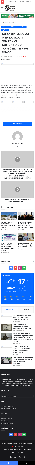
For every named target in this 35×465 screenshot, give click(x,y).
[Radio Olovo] (10, 8)
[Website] (17, 147)
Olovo (10, 22)
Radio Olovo (7, 56)
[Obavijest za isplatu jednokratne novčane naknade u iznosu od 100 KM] (6, 327)
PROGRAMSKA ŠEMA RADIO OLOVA (20, 449)
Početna (5, 22)
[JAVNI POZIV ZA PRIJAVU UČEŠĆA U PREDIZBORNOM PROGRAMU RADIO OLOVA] (9, 237)
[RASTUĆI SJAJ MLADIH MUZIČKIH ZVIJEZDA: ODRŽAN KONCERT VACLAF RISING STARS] (26, 216)
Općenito (5, 30)
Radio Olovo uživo (17, 452)
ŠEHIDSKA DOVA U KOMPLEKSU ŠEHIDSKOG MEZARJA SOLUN (8, 224)
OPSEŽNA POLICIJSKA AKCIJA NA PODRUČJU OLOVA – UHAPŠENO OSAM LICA (22, 318)
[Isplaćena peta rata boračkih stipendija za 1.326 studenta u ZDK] (26, 237)
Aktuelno (15, 22)
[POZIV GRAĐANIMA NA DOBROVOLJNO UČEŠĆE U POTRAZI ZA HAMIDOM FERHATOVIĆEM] (6, 349)
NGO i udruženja (15, 27)
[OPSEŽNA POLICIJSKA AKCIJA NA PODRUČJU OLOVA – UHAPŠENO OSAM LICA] (6, 318)
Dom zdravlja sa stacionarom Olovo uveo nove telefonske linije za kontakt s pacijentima (23, 361)
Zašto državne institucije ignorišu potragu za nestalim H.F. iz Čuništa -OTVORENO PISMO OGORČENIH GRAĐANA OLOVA (23, 338)
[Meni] (2, 9)
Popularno (9, 310)
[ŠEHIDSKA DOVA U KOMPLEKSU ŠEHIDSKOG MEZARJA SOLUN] (9, 216)
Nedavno (26, 310)
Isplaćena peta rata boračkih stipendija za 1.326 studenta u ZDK (26, 245)
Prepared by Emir (19, 446)
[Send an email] (11, 56)
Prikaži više (17, 123)
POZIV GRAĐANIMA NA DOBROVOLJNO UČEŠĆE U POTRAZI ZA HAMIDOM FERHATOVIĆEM (21, 350)
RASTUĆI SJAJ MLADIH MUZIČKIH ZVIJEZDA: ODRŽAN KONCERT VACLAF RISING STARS (25, 224)
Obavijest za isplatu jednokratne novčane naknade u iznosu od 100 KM (22, 327)
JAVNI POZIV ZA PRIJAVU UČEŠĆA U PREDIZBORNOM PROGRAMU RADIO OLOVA (7, 246)
